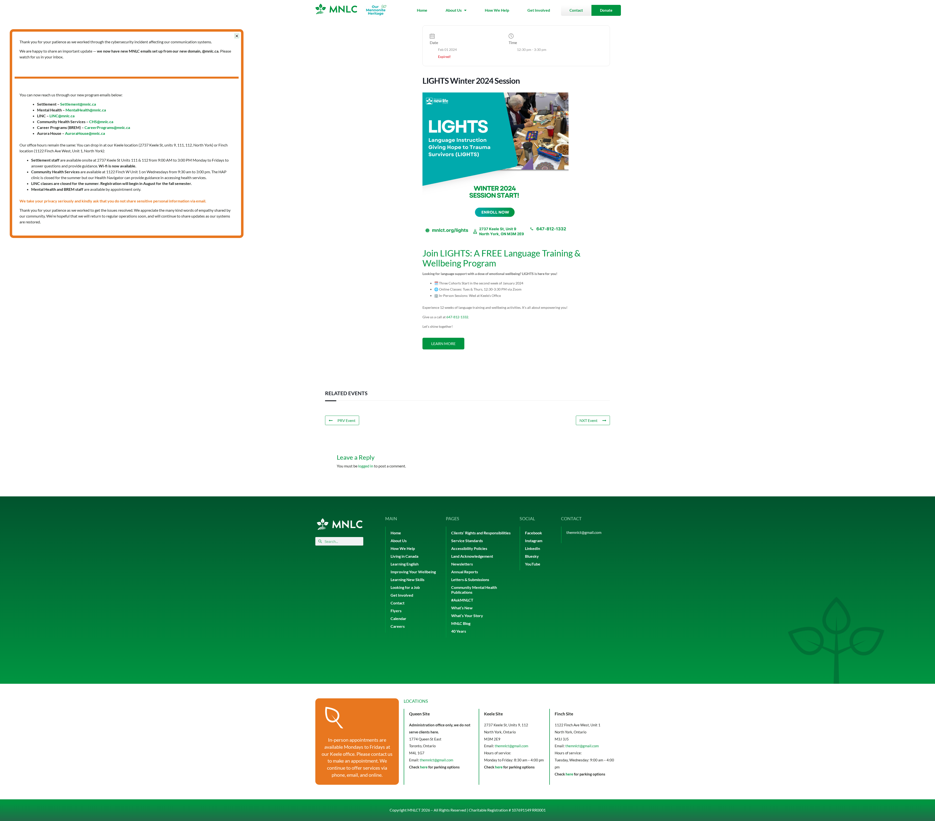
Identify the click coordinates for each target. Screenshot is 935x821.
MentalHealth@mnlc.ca (85, 110)
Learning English (405, 564)
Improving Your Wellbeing (413, 571)
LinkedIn (532, 548)
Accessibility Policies (469, 548)
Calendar (398, 618)
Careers (398, 626)
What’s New (462, 607)
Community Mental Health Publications (474, 589)
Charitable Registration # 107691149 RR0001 (507, 810)
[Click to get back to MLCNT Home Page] (339, 524)
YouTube (532, 564)
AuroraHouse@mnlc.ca (85, 133)
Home (422, 10)
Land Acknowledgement (472, 556)
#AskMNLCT (462, 600)
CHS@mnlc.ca (101, 121)
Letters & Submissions (470, 579)
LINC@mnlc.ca (62, 115)
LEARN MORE (443, 343)
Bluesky (532, 556)
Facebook (533, 532)
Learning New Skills (407, 579)
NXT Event (589, 420)
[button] (237, 36)
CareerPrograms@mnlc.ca (107, 127)
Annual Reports (464, 571)
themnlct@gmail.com (583, 532)
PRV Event (346, 420)
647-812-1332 (457, 317)
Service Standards (467, 540)
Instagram (533, 540)
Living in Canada (404, 556)
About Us (454, 10)
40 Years (458, 631)
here (424, 767)
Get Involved (538, 10)
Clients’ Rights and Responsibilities (481, 532)
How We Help (497, 10)
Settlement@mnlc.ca (78, 104)
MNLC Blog (460, 623)
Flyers (396, 610)
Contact (397, 603)
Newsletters (462, 564)
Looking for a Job (405, 587)
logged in (365, 466)
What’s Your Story (467, 615)
